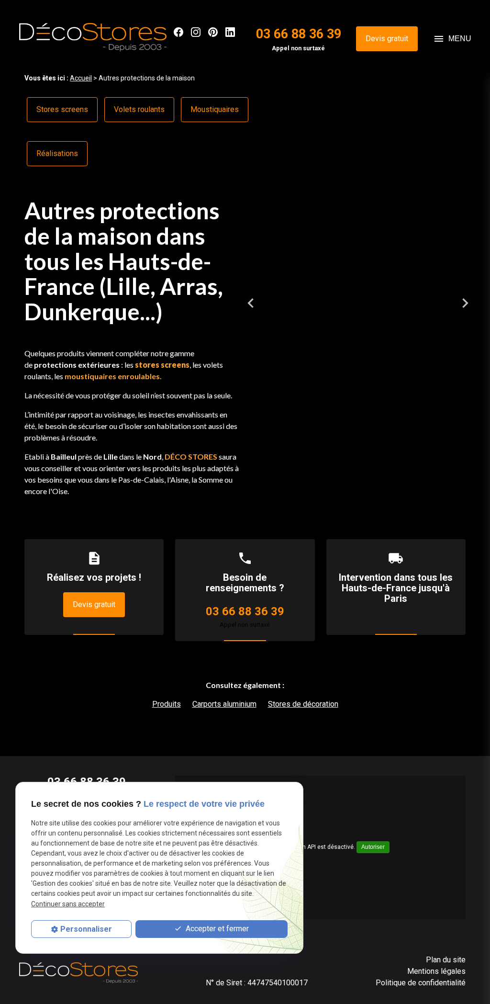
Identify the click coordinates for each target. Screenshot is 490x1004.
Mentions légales (436, 971)
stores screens (162, 364)
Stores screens (62, 109)
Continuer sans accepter (68, 904)
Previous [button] (250, 303)
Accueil (81, 78)
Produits (166, 704)
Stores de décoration (303, 704)
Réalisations (57, 153)
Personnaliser (86, 929)
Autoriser (373, 847)
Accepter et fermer (216, 928)
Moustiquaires (214, 109)
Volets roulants (139, 109)
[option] (367, 303)
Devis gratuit (387, 38)
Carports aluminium (224, 704)
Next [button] (465, 303)
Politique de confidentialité (421, 982)
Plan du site (446, 959)
